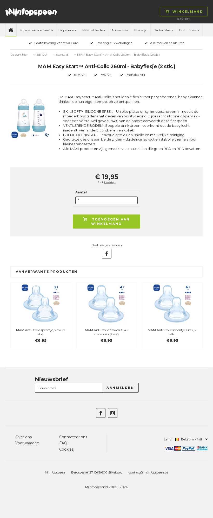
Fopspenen (67, 30)
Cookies (66, 449)
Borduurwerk (189, 30)
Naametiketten (93, 30)
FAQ (63, 443)
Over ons (23, 437)
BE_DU (42, 54)
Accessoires (119, 30)
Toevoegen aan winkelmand (110, 221)
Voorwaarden (27, 443)
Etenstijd (140, 30)
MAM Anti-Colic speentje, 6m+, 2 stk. (172, 332)
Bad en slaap (163, 30)
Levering (110, 182)
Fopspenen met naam (36, 30)
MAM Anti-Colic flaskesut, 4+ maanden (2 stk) (106, 332)
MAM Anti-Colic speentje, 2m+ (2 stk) (40, 332)
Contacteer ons (73, 437)
